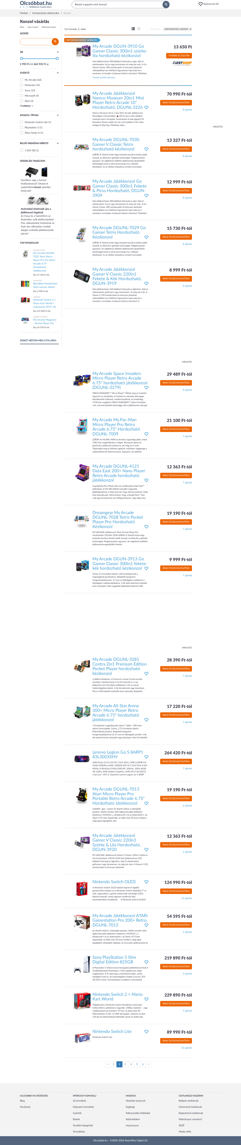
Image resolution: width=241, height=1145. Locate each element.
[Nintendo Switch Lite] (82, 1038)
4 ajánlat (187, 1011)
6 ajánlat (187, 805)
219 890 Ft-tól (178, 958)
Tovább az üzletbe (179, 56)
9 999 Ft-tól (180, 560)
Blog (22, 1101)
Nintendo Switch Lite (36, 122)
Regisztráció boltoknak (191, 1113)
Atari (27, 101)
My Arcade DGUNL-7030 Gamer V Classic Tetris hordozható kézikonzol (115, 144)
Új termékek (79, 1101)
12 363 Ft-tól (179, 467)
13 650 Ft (183, 47)
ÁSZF (182, 1125)
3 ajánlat (187, 974)
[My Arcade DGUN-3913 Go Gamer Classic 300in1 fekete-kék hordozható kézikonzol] (82, 565)
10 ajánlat (186, 1048)
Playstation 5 (32, 127)
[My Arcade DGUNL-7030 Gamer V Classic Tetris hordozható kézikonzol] (82, 146)
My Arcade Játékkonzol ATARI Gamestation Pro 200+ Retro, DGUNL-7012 (120, 920)
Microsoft (30, 96)
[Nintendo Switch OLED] (82, 888)
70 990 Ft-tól (179, 94)
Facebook (25, 1107)
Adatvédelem (133, 1119)
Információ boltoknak (190, 1107)
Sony (27, 90)
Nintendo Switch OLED (114, 882)
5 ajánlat (187, 932)
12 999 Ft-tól (179, 182)
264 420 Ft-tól (178, 753)
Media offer (185, 1132)
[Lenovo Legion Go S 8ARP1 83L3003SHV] (82, 759)
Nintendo (30, 85)
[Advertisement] (209, 72)
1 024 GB (30, 150)
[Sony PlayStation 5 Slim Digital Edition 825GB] (82, 964)
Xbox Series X (32, 133)
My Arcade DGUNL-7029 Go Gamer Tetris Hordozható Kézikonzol (119, 232)
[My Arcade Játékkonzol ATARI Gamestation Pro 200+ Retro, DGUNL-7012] (82, 922)
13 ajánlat (186, 898)
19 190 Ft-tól (179, 513)
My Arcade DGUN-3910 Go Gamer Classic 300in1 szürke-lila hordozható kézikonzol (119, 51)
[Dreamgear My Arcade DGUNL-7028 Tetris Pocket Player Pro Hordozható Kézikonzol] (82, 519)
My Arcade (31, 80)
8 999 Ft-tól (180, 270)
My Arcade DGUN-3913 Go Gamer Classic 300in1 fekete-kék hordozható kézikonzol (119, 564)
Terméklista (79, 1132)
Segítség (130, 1107)
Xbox (22, 27)
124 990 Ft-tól (178, 883)
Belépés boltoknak (188, 1101)
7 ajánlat (187, 436)
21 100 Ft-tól (179, 421)
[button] (209, 4)
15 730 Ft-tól (179, 228)
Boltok (76, 1119)
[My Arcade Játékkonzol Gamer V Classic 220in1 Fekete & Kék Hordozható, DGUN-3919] (82, 276)
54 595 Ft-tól (179, 916)
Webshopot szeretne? (190, 1119)
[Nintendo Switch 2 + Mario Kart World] (82, 1001)
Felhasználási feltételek (138, 1113)
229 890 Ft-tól (178, 995)
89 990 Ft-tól (179, 1032)
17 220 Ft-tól (179, 707)
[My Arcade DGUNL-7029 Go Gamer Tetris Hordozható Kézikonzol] (82, 234)
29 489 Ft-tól (179, 374)
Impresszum (132, 1125)
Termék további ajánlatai (103, 77)
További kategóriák (83, 1125)
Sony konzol (33, 27)
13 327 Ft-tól (179, 140)
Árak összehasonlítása (176, 103)
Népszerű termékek (83, 1107)
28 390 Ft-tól (179, 660)
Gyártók (77, 1113)
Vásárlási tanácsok (135, 1101)
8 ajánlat (187, 110)
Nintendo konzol (49, 27)
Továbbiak (25, 106)
